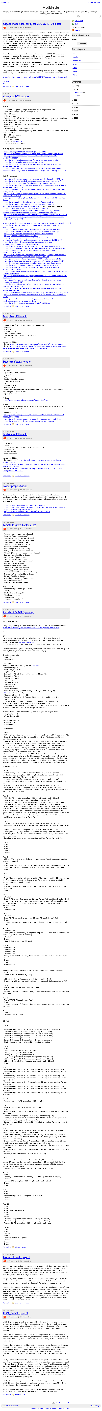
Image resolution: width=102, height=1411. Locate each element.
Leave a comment (22, 86)
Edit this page (95, 1406)
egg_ (5, 83)
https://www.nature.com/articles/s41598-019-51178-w (27, 512)
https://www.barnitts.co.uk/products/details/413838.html (27, 303)
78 (67, 1402)
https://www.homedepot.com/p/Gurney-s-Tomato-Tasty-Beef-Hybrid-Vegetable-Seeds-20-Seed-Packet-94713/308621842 (35, 347)
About (68, 1409)
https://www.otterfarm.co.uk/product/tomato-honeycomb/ (28, 234)
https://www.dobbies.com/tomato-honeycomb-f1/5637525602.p (31, 232)
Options (78, 24)
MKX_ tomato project (15, 1313)
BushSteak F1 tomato (15, 434)
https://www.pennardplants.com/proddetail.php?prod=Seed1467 (31, 265)
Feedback (35, 1409)
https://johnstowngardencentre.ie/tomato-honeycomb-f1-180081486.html (35, 248)
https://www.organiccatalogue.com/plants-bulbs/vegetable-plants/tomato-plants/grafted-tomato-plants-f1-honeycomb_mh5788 (34, 256)
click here (35, 665)
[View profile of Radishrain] (4, 28)
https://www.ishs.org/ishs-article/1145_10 (21, 510)
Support (61, 1409)
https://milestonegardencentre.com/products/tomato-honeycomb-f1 (32, 246)
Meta (75, 71)
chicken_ (6, 81)
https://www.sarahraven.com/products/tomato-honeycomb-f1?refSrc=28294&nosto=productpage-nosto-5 (30, 205)
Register (97, 2)
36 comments (20, 1247)
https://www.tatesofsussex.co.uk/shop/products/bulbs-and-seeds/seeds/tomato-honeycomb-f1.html (28, 300)
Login (90, 2)
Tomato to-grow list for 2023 (19, 525)
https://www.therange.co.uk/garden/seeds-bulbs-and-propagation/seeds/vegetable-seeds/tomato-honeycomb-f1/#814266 (32, 239)
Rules (54, 1409)
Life (74, 53)
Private (75, 75)
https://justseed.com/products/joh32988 (21, 236)
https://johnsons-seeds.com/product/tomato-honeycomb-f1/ (29, 183)
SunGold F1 (17, 141)
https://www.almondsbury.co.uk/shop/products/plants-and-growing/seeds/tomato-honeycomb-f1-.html (28, 243)
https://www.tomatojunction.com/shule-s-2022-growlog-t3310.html (31, 628)
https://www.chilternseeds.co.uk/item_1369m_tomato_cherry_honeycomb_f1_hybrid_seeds (41, 223)
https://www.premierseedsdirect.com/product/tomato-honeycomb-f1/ (33, 181)
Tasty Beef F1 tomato (15, 316)
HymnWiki (77, 61)
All (74, 86)
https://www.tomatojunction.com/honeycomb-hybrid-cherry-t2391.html (33, 154)
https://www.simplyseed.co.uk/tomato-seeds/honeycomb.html (29, 202)
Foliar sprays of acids (15, 486)
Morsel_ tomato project (16, 1257)
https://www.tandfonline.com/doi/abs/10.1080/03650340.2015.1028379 (34, 507)
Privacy (48, 1409)
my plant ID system (26, 642)
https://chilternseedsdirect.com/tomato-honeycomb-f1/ (27, 208)
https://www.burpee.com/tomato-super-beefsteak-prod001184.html (32, 419)
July (76, 96)
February (78, 92)
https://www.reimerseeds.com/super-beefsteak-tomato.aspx (29, 421)
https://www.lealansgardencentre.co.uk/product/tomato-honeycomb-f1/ (34, 261)
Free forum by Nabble (10, 1406)
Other (75, 64)
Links (75, 68)
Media (75, 57)
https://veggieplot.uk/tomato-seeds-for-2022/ (23, 162)
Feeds (77, 30)
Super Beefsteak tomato (17, 361)
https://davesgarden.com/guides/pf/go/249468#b (25, 152)
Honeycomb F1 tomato (16, 96)
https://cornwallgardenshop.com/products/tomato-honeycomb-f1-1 (32, 229)
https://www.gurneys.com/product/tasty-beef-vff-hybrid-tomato (36, 344)
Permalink (7, 86)
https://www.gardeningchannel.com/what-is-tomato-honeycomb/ (31, 160)
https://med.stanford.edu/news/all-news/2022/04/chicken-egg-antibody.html (35, 77)
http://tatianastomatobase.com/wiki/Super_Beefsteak (26, 400)
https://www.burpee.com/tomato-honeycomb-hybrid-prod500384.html (33, 179)
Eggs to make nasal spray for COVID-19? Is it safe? (32, 23)
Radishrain (5, 2)
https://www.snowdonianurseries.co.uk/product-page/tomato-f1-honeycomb (36, 293)
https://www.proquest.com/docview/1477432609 (24, 505)
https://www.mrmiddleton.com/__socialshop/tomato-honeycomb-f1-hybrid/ (35, 215)
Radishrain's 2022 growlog (18, 612)
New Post (79, 21)
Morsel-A (7, 693)
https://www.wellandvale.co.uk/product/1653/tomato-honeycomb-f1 (32, 259)
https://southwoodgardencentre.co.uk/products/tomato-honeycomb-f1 (33, 263)
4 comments (20, 1395)
